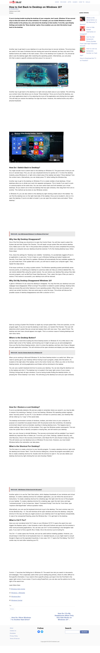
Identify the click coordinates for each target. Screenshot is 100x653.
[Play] (63, 76)
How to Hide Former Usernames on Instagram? (88, 31)
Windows (11, 13)
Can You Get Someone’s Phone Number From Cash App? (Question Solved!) (88, 41)
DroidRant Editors (15, 9)
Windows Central (16, 600)
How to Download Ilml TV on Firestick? (88, 59)
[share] (55, 64)
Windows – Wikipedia (18, 593)
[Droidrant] (21, 2)
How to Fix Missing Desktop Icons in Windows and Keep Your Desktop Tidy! (36, 65)
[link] (18, 65)
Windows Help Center (18, 589)
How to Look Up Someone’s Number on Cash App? (88, 52)
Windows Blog (15, 596)
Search (84, 632)
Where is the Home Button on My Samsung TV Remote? (88, 21)
